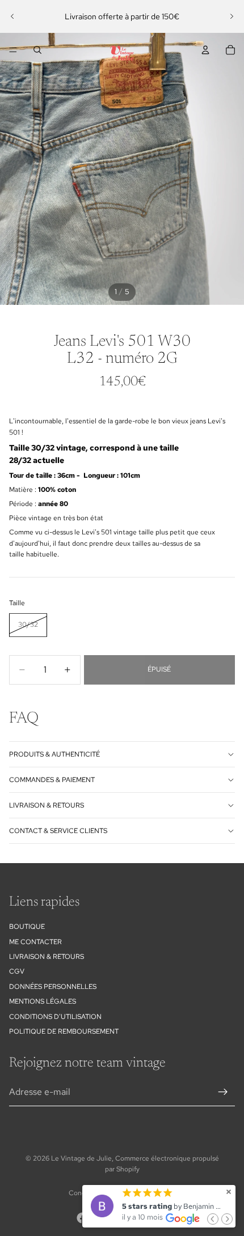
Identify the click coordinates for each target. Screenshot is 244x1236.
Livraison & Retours (46, 956)
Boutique (27, 926)
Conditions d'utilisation (55, 1016)
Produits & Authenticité (54, 754)
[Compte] (205, 49)
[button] (212, 1219)
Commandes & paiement (52, 779)
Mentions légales (42, 1001)
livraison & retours (46, 805)
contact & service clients (58, 830)
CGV (16, 971)
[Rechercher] (37, 49)
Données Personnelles (52, 986)
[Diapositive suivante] (231, 16)
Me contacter (35, 941)
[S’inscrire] (223, 1092)
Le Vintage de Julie (81, 1158)
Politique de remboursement (64, 1031)
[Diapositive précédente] (12, 16)
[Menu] (13, 50)
